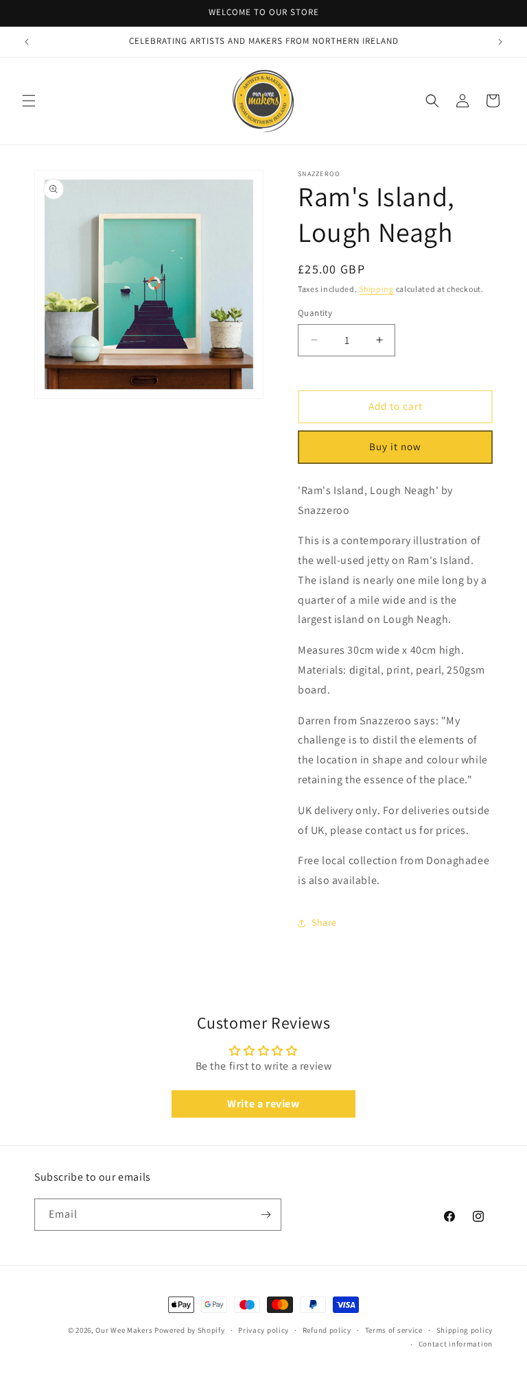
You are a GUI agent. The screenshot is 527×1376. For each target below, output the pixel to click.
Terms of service (394, 1330)
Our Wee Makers (123, 1330)
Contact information (456, 1344)
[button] (29, 101)
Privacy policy (263, 1330)
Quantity (315, 313)
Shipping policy (464, 1330)
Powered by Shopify (189, 1330)
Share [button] (324, 922)
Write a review (263, 1103)
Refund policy (327, 1330)
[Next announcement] (500, 42)
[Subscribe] (265, 1215)
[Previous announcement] (27, 42)
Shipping (376, 289)
